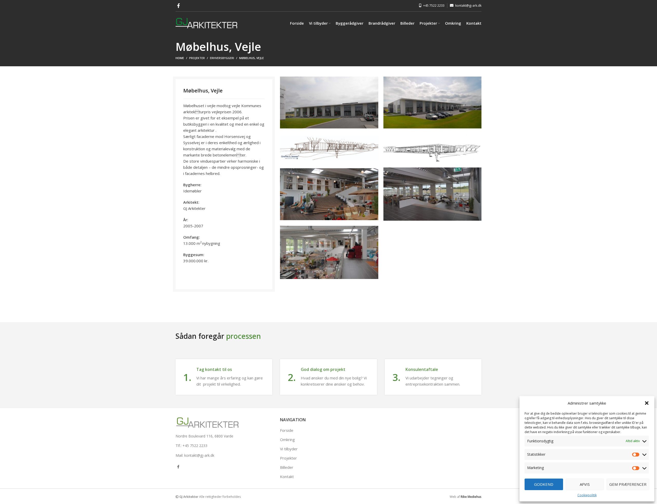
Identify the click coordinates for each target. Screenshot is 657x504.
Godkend (543, 484)
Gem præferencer (627, 484)
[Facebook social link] (178, 6)
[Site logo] (206, 22)
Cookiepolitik (587, 495)
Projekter (197, 58)
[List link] (211, 436)
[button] (646, 403)
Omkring (287, 439)
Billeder (286, 467)
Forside (286, 430)
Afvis (585, 484)
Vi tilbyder (289, 448)
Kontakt (287, 476)
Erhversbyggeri (222, 58)
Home (180, 58)
